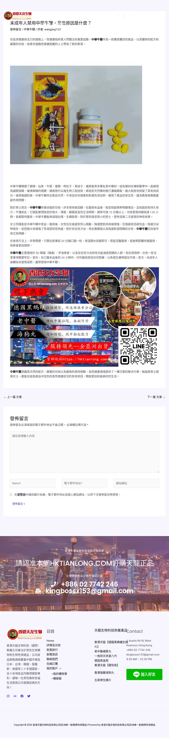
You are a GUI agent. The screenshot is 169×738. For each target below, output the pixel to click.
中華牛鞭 (97, 39)
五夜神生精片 (102, 680)
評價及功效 (59, 8)
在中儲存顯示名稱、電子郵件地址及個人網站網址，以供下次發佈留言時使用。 (67, 494)
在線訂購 (45, 23)
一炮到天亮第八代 (105, 656)
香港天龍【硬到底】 (107, 665)
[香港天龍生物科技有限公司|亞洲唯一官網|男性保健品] (17, 15)
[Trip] (15, 696)
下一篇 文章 (156, 397)
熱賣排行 (75, 8)
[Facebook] (124, 16)
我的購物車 (60, 673)
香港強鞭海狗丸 (104, 672)
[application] (66, 24)
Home (44, 8)
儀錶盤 (57, 678)
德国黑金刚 (101, 660)
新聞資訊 (90, 8)
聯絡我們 (105, 8)
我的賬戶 (60, 23)
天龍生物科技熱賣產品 (110, 630)
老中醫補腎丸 (102, 651)
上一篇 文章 (13, 397)
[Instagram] (131, 16)
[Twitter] (118, 16)
